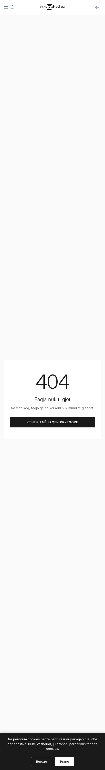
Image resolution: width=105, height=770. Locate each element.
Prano (64, 761)
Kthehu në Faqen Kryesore (52, 422)
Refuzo (41, 761)
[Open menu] (6, 7)
